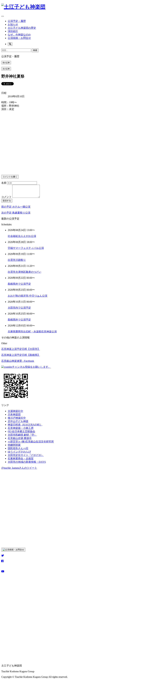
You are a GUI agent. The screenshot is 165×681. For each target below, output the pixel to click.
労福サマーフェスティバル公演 (26, 248)
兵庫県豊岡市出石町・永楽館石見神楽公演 (32, 331)
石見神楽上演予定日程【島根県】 (20, 355)
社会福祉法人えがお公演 (22, 236)
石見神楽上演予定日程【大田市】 (20, 349)
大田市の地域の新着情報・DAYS (27, 462)
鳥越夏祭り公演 (15, 212)
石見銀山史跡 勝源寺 (20, 438)
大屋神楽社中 (15, 411)
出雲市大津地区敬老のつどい (24, 271)
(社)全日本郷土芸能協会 (21, 431)
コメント (6, 196)
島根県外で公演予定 (19, 283)
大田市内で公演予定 (19, 307)
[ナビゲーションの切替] (2, 16)
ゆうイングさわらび (19, 451)
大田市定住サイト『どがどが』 (26, 455)
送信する (7, 200)
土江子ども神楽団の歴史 (22, 27)
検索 (35, 50)
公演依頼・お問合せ (19, 38)
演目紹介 (13, 31)
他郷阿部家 (14, 445)
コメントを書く (10, 176)
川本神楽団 (14, 414)
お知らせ (13, 24)
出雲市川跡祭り (17, 260)
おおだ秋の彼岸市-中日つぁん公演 (27, 295)
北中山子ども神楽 (18, 421)
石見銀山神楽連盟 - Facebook (17, 361)
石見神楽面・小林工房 (21, 428)
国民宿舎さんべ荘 (18, 448)
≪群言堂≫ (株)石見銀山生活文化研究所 (31, 441)
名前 (4, 182)
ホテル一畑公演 (15, 206)
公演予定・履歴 (17, 21)
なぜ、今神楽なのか (19, 34)
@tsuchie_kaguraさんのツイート (19, 467)
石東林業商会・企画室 (21, 458)
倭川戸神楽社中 (17, 417)
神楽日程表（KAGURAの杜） (25, 424)
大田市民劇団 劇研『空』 (22, 434)
